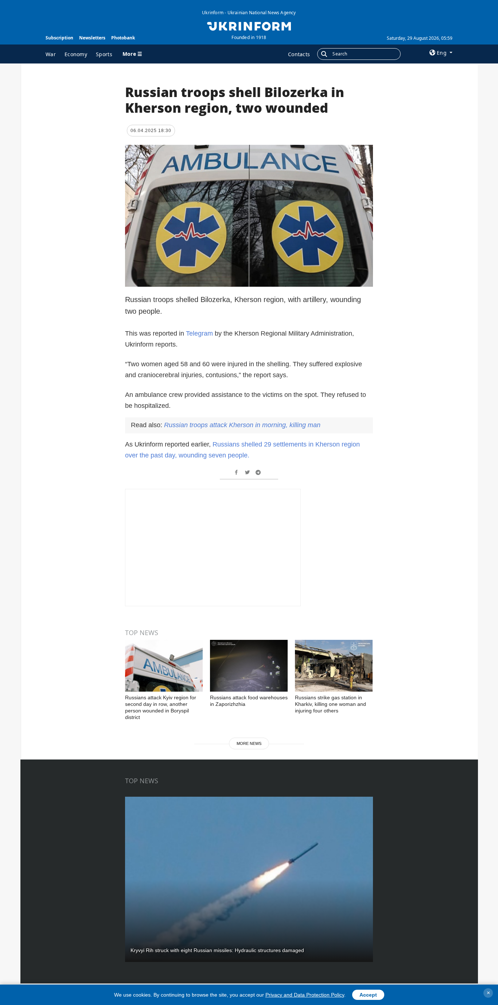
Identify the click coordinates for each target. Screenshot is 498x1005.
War (51, 54)
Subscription (59, 38)
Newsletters (92, 38)
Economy (76, 54)
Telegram (199, 333)
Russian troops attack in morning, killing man (242, 425)
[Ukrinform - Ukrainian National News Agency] (249, 26)
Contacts (299, 54)
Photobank (123, 38)
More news (249, 743)
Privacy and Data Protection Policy (304, 995)
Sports (104, 54)
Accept (368, 995)
